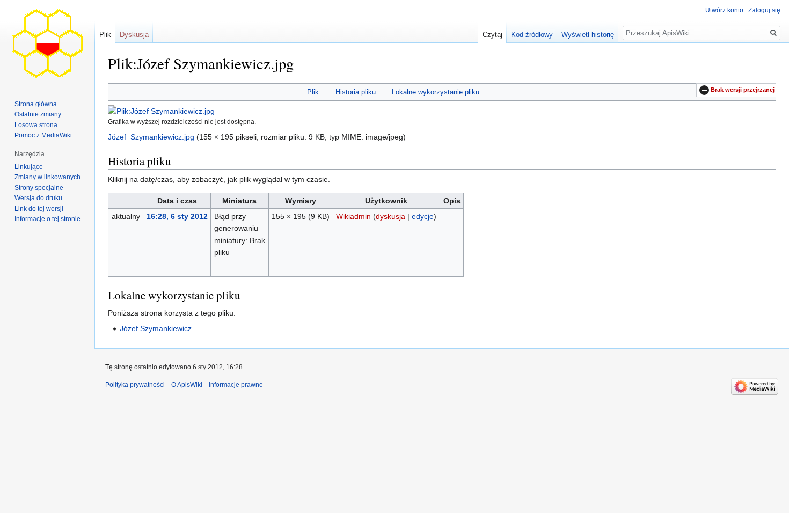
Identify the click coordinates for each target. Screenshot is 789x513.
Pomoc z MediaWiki (43, 135)
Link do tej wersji (38, 208)
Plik (313, 92)
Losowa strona (35, 125)
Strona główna (35, 104)
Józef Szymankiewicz (156, 328)
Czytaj (492, 35)
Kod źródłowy (532, 35)
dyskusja (390, 216)
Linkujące (28, 167)
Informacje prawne (236, 385)
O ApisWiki (186, 385)
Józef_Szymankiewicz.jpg (151, 137)
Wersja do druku (38, 198)
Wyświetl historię (587, 35)
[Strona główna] (47, 43)
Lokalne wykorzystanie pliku (435, 92)
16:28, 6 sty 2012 (177, 216)
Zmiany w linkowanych (47, 177)
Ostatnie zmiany (37, 114)
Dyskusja (134, 35)
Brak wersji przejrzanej (743, 89)
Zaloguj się (764, 10)
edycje (423, 216)
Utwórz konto (724, 10)
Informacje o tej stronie (47, 219)
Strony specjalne (38, 188)
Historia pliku (355, 92)
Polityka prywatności (135, 385)
